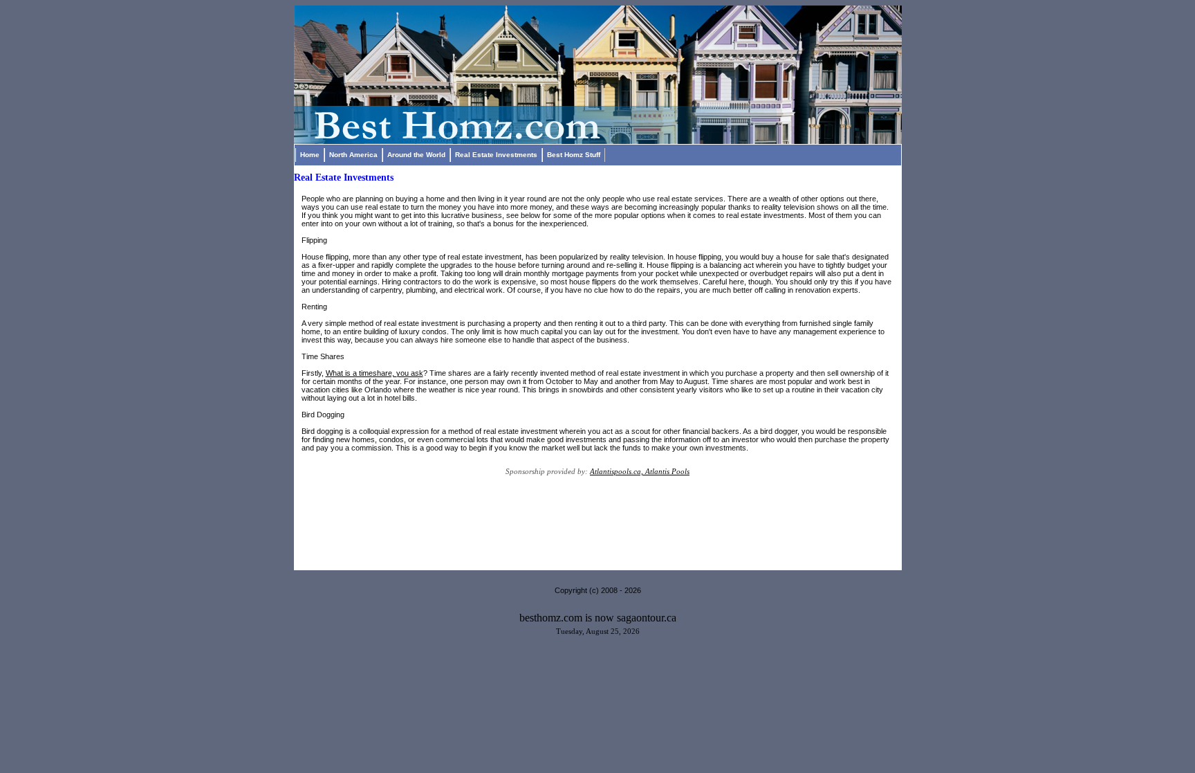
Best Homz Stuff (573, 154)
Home (309, 154)
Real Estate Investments (496, 154)
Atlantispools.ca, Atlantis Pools (639, 471)
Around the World (416, 154)
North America (353, 154)
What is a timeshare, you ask (374, 373)
